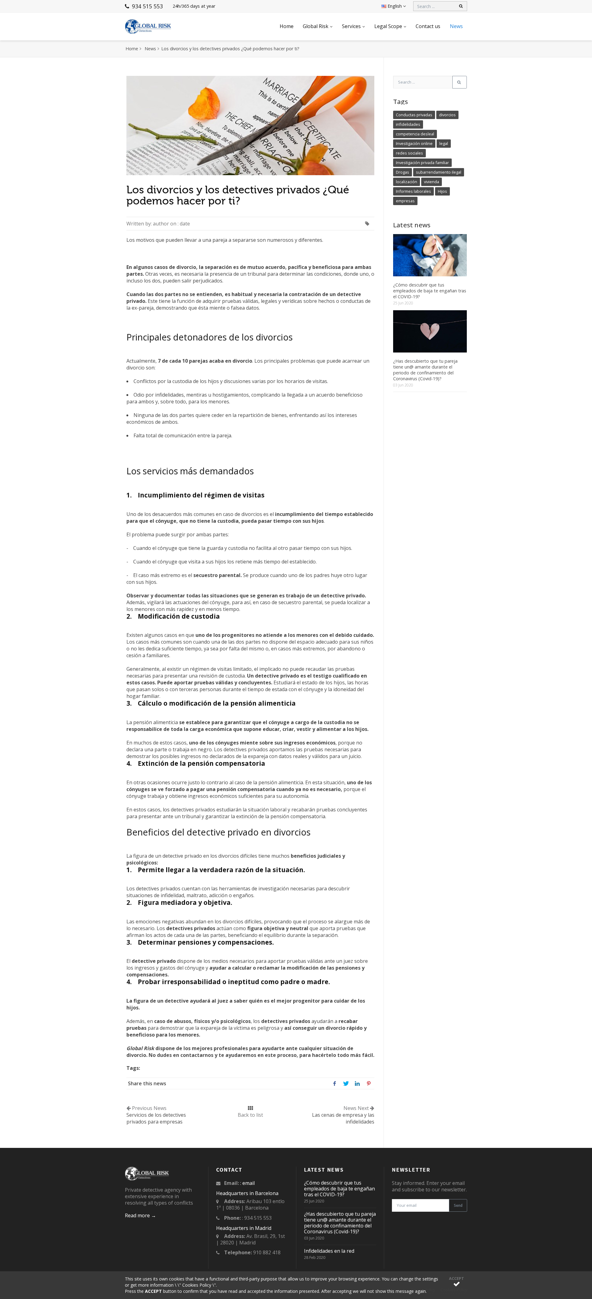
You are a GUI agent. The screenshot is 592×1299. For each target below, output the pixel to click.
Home (287, 26)
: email (247, 1183)
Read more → (140, 1215)
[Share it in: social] (334, 1083)
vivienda (431, 181)
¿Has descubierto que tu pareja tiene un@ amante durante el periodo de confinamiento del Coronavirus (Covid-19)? (425, 369)
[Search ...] (459, 82)
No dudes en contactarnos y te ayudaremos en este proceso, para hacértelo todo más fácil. (261, 1055)
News (456, 26)
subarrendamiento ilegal (438, 172)
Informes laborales (413, 191)
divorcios (447, 115)
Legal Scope (388, 26)
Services (351, 26)
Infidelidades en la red (329, 1250)
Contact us (428, 26)
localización (406, 181)
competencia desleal (415, 134)
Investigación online (414, 143)
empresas (405, 201)
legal (443, 143)
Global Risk (315, 26)
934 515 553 (146, 6)
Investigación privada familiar (422, 162)
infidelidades (408, 124)
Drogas (402, 172)
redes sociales (409, 153)
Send (458, 1205)
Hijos (442, 191)
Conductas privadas (414, 115)
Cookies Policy (196, 1285)
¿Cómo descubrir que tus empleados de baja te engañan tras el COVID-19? (429, 290)
